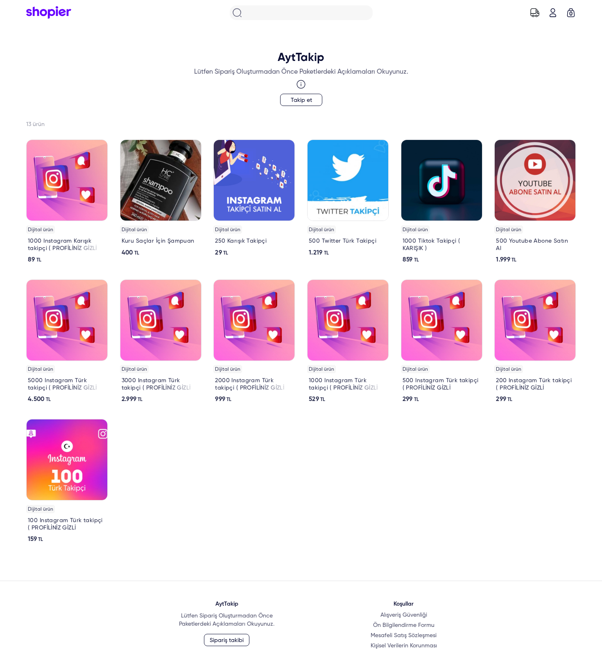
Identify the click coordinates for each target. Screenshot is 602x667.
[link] (67, 202)
